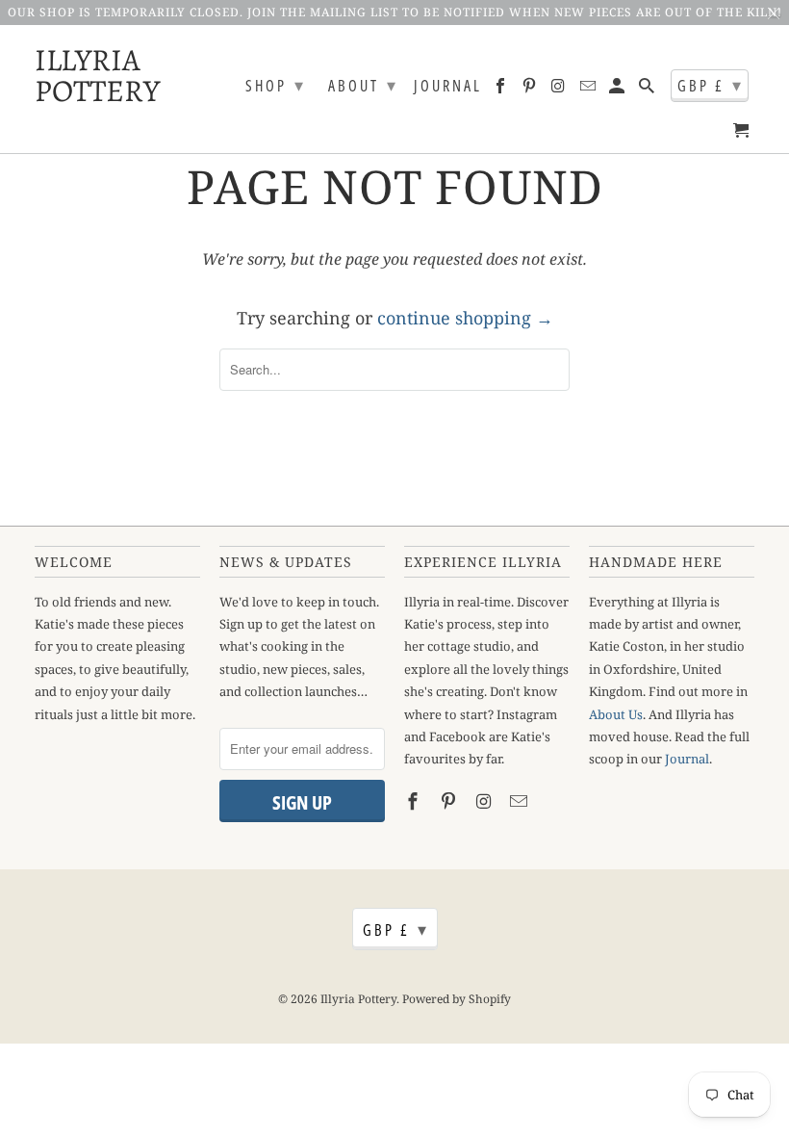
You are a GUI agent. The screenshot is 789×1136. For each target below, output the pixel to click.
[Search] (648, 89)
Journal (448, 86)
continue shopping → (465, 317)
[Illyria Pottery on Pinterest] (531, 89)
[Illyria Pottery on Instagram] (560, 89)
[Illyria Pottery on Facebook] (502, 89)
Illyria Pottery (83, 73)
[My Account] (618, 89)
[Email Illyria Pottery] (589, 89)
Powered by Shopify (456, 999)
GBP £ (710, 84)
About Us (616, 714)
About (363, 84)
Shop (275, 84)
